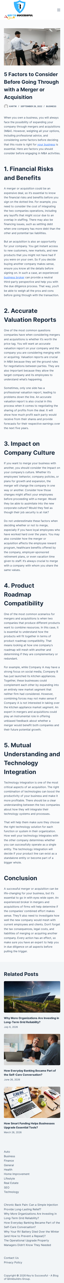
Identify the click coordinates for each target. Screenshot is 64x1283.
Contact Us (11, 1257)
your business (46, 144)
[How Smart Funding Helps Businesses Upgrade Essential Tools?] (32, 1102)
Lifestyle (9, 1178)
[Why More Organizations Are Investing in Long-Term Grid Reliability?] (32, 997)
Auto (7, 1151)
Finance (9, 1160)
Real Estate (11, 1183)
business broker (14, 277)
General (9, 1165)
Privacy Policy (13, 1262)
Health (8, 1169)
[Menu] (58, 9)
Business (51, 106)
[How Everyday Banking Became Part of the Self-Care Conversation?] (32, 1049)
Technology (11, 1192)
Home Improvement (17, 1174)
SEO (6, 1187)
